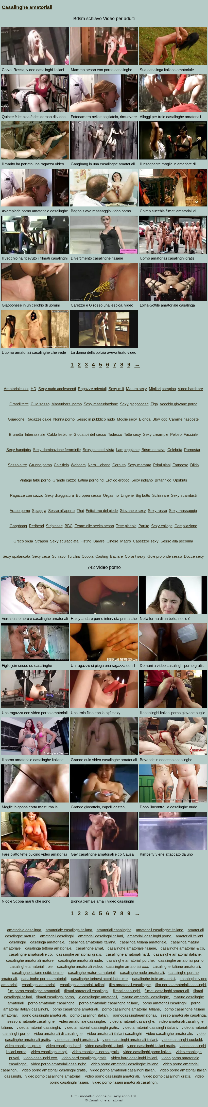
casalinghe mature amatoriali (91, 972)
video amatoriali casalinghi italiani (150, 1027)
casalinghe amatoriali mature (30, 960)
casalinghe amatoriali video (79, 966)
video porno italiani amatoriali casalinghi (124, 1082)
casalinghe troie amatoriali (153, 978)
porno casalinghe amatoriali (75, 1009)
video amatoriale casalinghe (82, 1021)
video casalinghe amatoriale (169, 1033)
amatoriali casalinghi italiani (100, 936)
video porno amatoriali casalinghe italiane (124, 1064)
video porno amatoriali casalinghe (58, 1064)
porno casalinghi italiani (89, 1015)
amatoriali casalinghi (57, 936)
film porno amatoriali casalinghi (180, 985)
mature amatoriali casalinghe (145, 997)
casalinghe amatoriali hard (127, 954)
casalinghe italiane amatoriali (176, 966)
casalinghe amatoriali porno (180, 960)
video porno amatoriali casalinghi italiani (122, 1070)
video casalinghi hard (63, 1046)
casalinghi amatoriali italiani (82, 985)
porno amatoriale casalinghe (51, 1003)
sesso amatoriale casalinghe (31, 1021)
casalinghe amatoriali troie (31, 966)
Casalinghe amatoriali (27, 7)
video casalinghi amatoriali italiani (129, 1039)
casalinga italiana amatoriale (143, 942)
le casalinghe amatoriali (97, 997)
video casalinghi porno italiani (147, 1052)
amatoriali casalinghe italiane (159, 930)
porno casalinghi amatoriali (44, 1015)
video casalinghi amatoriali (76, 1039)
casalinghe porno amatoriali (43, 978)
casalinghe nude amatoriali (142, 972)
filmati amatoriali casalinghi (86, 991)
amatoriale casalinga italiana (69, 930)
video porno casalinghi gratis (166, 1076)
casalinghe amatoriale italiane (132, 948)
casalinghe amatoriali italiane (177, 954)
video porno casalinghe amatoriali (52, 1076)
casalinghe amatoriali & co (182, 948)
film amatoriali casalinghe (130, 985)
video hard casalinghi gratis (84, 1058)
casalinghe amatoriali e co (30, 954)
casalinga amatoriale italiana (92, 942)
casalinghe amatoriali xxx (127, 966)
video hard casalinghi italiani (134, 1058)
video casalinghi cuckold (182, 1039)
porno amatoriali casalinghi (164, 1003)
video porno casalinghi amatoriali (112, 1076)
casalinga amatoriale (47, 942)
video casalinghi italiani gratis (151, 1046)
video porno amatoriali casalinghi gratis (54, 1070)
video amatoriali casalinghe (132, 1021)
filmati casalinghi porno (55, 997)
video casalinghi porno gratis (95, 1052)
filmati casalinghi (126, 991)
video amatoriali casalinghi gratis (91, 1027)
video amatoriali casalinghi (38, 1027)
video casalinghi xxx (40, 1058)
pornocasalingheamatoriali (134, 1015)
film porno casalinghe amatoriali (34, 991)
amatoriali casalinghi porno (149, 936)
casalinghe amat (89, 948)
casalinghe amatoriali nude (80, 960)
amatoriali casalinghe (114, 930)
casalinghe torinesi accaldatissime (99, 978)
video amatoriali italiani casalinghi (114, 1033)
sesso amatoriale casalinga (183, 1015)
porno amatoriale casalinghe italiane (108, 1003)
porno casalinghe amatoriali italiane (131, 1009)
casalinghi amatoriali (38, 985)
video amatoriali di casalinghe (58, 1033)
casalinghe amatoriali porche (130, 960)
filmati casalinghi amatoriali (167, 991)
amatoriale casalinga (24, 930)
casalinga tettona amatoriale (48, 948)
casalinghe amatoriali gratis (78, 954)
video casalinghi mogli (49, 1052)
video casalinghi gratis (23, 1046)
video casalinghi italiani (104, 1046)
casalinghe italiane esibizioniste (37, 972)
